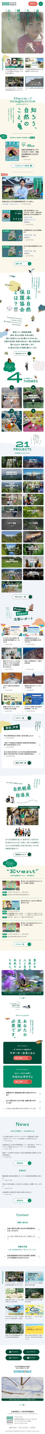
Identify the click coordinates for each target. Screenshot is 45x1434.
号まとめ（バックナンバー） (30, 219)
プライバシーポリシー (24, 1427)
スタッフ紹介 (5, 204)
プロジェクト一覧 (20, 597)
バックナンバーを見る (22, 166)
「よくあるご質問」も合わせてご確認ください (21, 1237)
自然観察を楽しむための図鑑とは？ (33, 231)
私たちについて (21, 353)
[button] (19, 998)
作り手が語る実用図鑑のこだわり (33, 247)
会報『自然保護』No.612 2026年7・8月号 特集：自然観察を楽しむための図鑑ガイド (33, 212)
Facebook (15, 1351)
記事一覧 (19, 264)
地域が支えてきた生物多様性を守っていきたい (18, 201)
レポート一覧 (20, 718)
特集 (34, 235)
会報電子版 (26, 222)
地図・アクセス (13, 1427)
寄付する (32, 4)
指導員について (20, 854)
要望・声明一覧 (21, 763)
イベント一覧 (20, 944)
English (33, 1427)
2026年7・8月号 (28, 217)
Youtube (32, 1357)
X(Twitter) (32, 1351)
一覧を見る (19, 1163)
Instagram (15, 1357)
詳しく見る (18, 1058)
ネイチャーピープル (14, 204)
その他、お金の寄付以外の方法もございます (21, 1108)
